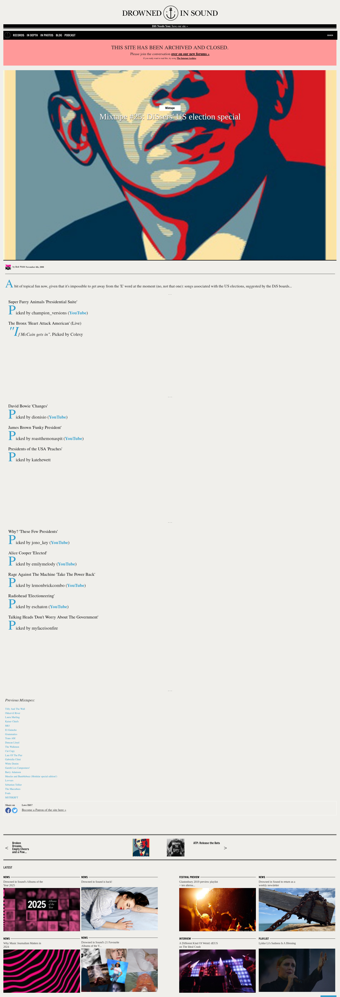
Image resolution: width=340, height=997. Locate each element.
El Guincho (11, 730)
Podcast (69, 35)
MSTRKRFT (11, 797)
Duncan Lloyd (12, 742)
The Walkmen (12, 746)
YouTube (77, 312)
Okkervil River (12, 713)
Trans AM (10, 738)
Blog (59, 35)
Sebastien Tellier (13, 784)
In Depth (32, 35)
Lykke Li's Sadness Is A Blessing (277, 943)
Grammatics (11, 734)
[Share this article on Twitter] (15, 810)
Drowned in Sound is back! (96, 881)
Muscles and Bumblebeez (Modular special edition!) (31, 776)
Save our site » (170, 26)
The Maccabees (12, 789)
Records (18, 35)
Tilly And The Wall (15, 708)
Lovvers (9, 780)
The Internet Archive (186, 58)
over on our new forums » (190, 53)
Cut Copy (10, 751)
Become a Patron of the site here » (44, 810)
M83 (7, 725)
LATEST (7, 867)
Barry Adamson (13, 772)
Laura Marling (12, 717)
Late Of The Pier (13, 755)
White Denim (12, 763)
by (18, 266)
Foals (7, 793)
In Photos (46, 35)
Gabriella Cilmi (13, 759)
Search (330, 35)
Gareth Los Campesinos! (17, 767)
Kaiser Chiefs (12, 721)
